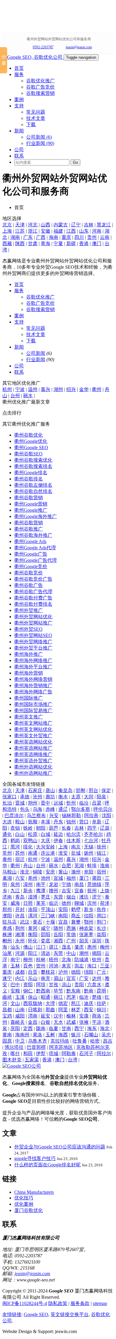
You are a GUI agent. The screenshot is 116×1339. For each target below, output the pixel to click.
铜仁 (28, 990)
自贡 (32, 972)
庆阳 (15, 1028)
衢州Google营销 (30, 503)
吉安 (66, 890)
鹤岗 (15, 840)
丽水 (28, 395)
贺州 (41, 965)
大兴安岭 (45, 846)
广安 (84, 978)
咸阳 (20, 1015)
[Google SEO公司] (21, 1066)
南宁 (15, 959)
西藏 (7, 243)
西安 (88, 1009)
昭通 (45, 997)
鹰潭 (41, 890)
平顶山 (48, 909)
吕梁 (96, 802)
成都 (20, 972)
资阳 (28, 984)
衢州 (96, 389)
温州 (32, 389)
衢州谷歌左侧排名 (33, 485)
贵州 (92, 237)
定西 (28, 1028)
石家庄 (35, 790)
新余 (28, 890)
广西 (41, 237)
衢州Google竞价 (30, 566)
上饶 (104, 890)
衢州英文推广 (28, 716)
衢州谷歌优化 (28, 434)
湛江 (53, 947)
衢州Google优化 (30, 441)
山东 (84, 231)
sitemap (100, 1303)
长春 (66, 828)
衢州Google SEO (31, 447)
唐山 (50, 790)
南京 (76, 846)
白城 (45, 834)
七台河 (91, 840)
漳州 (28, 884)
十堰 (50, 921)
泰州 (7, 859)
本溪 (45, 821)
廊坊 (50, 796)
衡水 (63, 796)
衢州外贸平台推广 (33, 647)
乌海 (37, 809)
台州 (15, 395)
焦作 (101, 909)
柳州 (28, 959)
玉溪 (20, 997)
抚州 (92, 890)
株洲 (7, 934)
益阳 (101, 934)
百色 (28, 965)
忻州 (71, 802)
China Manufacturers (34, 1192)
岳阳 (58, 934)
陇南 (41, 1028)
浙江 (32, 231)
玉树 (50, 1034)
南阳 (63, 915)
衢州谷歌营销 (28, 497)
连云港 (48, 853)
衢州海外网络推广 (33, 660)
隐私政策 (57, 1303)
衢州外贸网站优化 (33, 616)
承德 (24, 796)
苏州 (20, 853)
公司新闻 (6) (39, 137)
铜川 (101, 1009)
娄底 (45, 940)
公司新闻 (35, 353)
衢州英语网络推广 (33, 754)
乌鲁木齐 (37, 1040)
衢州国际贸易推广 (33, 710)
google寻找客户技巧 (35, 1158)
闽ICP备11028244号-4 (24, 1303)
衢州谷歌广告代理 (33, 591)
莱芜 (41, 903)
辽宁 (76, 224)
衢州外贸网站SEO (33, 635)
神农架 (86, 928)
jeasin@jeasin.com (79, 47)
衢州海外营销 (28, 672)
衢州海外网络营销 (33, 679)
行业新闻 (35, 359)
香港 (84, 243)
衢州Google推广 (30, 510)
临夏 (53, 1028)
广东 (28, 237)
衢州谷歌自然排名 (33, 491)
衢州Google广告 (30, 553)
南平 (41, 884)
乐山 (32, 978)
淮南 (104, 865)
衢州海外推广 (28, 654)
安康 (84, 1015)
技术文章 (35, 118)
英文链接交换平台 (70, 1314)
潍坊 (84, 896)
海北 (104, 1028)
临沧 (84, 997)
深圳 (96, 940)
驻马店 (9, 921)
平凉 (96, 1022)
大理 (50, 1003)
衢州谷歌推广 (28, 528)
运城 (58, 802)
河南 (96, 231)
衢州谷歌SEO (28, 453)
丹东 (58, 821)
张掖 (84, 1022)
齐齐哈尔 (93, 834)
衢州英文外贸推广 (33, 735)
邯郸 (80, 790)
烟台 (71, 896)
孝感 (7, 928)
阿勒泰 (69, 1053)
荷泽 (104, 903)
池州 (45, 878)
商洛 (96, 1015)
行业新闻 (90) (40, 143)
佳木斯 (73, 840)
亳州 (32, 878)
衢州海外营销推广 (33, 685)
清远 (45, 953)
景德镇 (94, 884)
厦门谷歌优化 (28, 1210)
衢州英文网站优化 (33, 729)
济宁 (96, 896)
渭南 (32, 1015)
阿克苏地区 (61, 1047)
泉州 (15, 884)
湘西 (58, 940)
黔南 (88, 990)
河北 (32, 224)
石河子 (86, 1053)
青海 (45, 243)
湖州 (58, 389)
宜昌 (63, 921)
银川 (76, 1034)
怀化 (32, 940)
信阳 (88, 915)
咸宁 (45, 928)
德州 (66, 903)
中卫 (20, 1040)
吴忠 (106, 1034)
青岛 (20, 896)
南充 (45, 978)
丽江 (58, 997)
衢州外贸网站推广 (33, 622)
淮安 (63, 853)
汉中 (58, 1015)
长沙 (101, 928)
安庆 (50, 871)
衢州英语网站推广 (33, 748)
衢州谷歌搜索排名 (33, 466)
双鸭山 (30, 840)
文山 (15, 1003)
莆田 (96, 878)
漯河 (32, 915)
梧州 (53, 959)
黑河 (15, 846)
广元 (101, 972)
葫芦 (53, 828)
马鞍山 (9, 871)
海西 (63, 1034)
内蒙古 (61, 224)
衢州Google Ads (30, 541)
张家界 (86, 934)
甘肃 (32, 243)
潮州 (84, 953)
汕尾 (7, 953)
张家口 (9, 796)
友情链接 (11, 1314)
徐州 (101, 846)
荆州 (20, 928)
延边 (58, 834)
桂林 (41, 959)
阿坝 (41, 984)
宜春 (79, 890)
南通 (32, 853)
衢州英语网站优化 (33, 741)
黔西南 (43, 990)
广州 (71, 940)
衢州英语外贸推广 (33, 760)
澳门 (96, 243)
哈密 (95, 1040)
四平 (92, 828)
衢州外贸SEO (28, 629)
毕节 (58, 990)
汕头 (15, 947)
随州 (58, 928)
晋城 (20, 802)
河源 (20, 953)
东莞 (58, 953)
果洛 (37, 1034)
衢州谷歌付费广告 (33, 597)
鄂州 (88, 921)
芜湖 (79, 865)
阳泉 (101, 796)
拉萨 (101, 1003)
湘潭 (20, 934)
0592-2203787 (43, 47)
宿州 (101, 871)
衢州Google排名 (30, 472)
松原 (32, 834)
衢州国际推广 (28, 698)
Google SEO (36, 1314)
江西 (71, 231)
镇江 (101, 853)
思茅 (71, 997)
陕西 (20, 243)
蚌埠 (92, 865)
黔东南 (73, 990)
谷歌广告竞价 (40, 86)
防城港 (81, 959)
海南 (53, 237)
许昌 (20, 915)
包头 (24, 809)
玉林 (15, 965)
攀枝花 (48, 972)
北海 (66, 959)
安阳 (63, 909)
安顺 (15, 990)
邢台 (93, 790)
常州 (7, 853)
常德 (71, 934)
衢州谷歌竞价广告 (33, 579)
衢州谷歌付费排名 (33, 604)
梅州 (104, 947)
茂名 (66, 947)
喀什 (15, 1053)
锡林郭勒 (71, 815)
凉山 (66, 984)
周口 (101, 915)
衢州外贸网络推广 (33, 641)
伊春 (58, 840)
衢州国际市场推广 (33, 704)
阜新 (96, 821)
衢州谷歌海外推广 (33, 535)
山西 (45, 224)
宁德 (66, 884)
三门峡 (48, 915)
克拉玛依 (59, 1040)
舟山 (28, 865)
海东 (92, 1028)
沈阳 (106, 815)
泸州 (63, 972)
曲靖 (7, 997)
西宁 (79, 1028)
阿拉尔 (104, 1053)
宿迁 (20, 859)
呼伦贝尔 (102, 809)
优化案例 (23, 1204)
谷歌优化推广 (40, 80)
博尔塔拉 (13, 1047)
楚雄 (96, 997)
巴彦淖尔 (13, 815)
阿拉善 (91, 815)
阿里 (63, 1009)
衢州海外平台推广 (33, 666)
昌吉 (107, 1040)
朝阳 (41, 828)
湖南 (15, 237)
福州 (71, 878)
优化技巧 (23, 1197)
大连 (7, 821)
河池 (53, 965)
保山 (32, 997)
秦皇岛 (65, 790)
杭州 (7, 389)
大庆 (45, 840)
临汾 (84, 802)
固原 (7, 1040)
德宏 (63, 1003)
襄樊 (76, 921)
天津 (20, 224)
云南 (104, 237)
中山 (71, 953)
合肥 (66, 865)
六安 (20, 878)
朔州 (32, 802)
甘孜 (53, 984)
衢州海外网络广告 (33, 691)
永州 (20, 940)
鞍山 (20, 821)
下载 (31, 124)
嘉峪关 (17, 1022)
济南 (7, 896)
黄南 (7, 1034)
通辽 (63, 809)
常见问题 (35, 112)
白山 (20, 834)
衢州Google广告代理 (35, 560)
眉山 (58, 978)
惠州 (92, 947)
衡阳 (32, 934)
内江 (20, 978)
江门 (41, 947)
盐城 (76, 853)
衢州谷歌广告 (28, 585)
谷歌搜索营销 (40, 93)
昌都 (7, 1009)
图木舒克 (11, 1059)
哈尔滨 (73, 834)
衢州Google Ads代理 (35, 547)
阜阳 (88, 871)
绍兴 (71, 389)
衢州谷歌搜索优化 (33, 460)
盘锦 (15, 828)
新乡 (88, 909)
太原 (76, 796)
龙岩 (53, 884)
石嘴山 (91, 1034)
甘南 (66, 1028)
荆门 (101, 921)
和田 (28, 1053)
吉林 (88, 224)
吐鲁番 (80, 1040)
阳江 (32, 953)
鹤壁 (76, 909)
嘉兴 (45, 389)
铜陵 (37, 871)
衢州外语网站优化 (33, 766)
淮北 (24, 871)
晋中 (45, 802)
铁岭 (28, 828)
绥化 (28, 846)
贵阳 (79, 984)
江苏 (20, 231)
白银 (45, 1022)
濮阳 (7, 915)
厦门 (84, 878)
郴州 (7, 940)
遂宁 (7, 978)
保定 (106, 790)
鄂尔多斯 (80, 809)
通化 (7, 834)
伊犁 (41, 1053)
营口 (84, 821)
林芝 (76, 1009)
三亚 (104, 965)
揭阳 (96, 953)
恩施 (71, 928)
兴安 (54, 815)
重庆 (66, 237)
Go (75, 162)
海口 (92, 965)
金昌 (32, 1022)
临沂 (53, 903)
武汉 (24, 921)
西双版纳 (32, 1003)
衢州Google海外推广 (35, 516)
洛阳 (32, 909)
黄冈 (32, 928)
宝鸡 (7, 1015)
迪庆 (88, 1003)
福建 (58, 231)
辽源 (104, 828)
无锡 (88, 846)
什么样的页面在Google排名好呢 (47, 1164)
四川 (79, 237)
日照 (28, 903)
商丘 (76, 915)
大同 (88, 796)
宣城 (58, 878)
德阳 (76, 972)
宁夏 (58, 243)
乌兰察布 (36, 815)
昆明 (101, 990)
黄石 (37, 921)
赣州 (53, 890)
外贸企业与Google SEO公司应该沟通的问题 (59, 1146)
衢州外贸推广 (28, 610)
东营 (58, 896)
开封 (20, 909)
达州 (96, 978)
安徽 (45, 231)
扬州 (88, 853)
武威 (71, 1022)
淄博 (32, 896)
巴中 (15, 984)
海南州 (22, 1034)
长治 (7, 802)
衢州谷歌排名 (28, 478)
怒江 (76, 1003)
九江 (15, 890)
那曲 (50, 1009)
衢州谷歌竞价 (28, 572)
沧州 (37, 796)
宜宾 (71, 978)
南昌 (79, 884)
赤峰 (50, 809)
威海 (15, 903)
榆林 (71, 1015)
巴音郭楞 (36, 1047)
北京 (7, 224)
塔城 (53, 1053)
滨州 (92, 903)
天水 (58, 1022)
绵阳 (88, 972)
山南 (20, 1009)
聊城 (79, 903)
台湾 (72, 1059)
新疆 (71, 243)
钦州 (96, 959)
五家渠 (32, 1059)
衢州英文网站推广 (33, 723)
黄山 (63, 871)
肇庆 (79, 947)
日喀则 (35, 1009)
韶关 (84, 940)
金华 (84, 389)
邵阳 (45, 934)
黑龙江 (104, 224)
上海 (7, 231)
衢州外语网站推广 (33, 773)
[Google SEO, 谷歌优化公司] (33, 57)
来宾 (66, 965)
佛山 (28, 947)
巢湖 (7, 878)
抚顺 (32, 821)
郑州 (7, 909)
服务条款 (80, 1303)
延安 (45, 1015)
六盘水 (94, 984)
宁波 (20, 389)
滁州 (76, 871)
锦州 (71, 821)
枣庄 (45, 896)
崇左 (79, 965)
